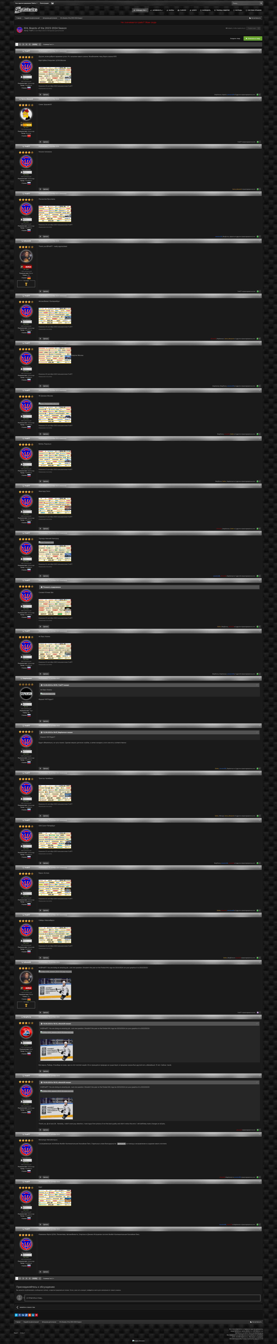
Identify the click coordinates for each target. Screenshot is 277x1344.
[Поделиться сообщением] (259, 51)
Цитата (45, 94)
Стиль (22, 1333)
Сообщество (140, 10)
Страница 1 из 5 (48, 44)
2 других (238, 386)
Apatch (224, 94)
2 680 (27, 79)
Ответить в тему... (35, 1298)
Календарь (206, 10)
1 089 (27, 269)
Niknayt (221, 816)
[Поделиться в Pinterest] (36, 1315)
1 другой (238, 576)
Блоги (194, 10)
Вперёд (35, 44)
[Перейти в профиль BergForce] (26, 1032)
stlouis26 (27, 241)
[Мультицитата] (40, 94)
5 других (238, 94)
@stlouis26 (121, 1144)
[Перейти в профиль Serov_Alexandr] (26, 114)
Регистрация (44, 3)
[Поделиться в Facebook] (19, 1315)
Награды (238, 10)
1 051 (26, 127)
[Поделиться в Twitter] (16, 1315)
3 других (238, 338)
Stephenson (218, 94)
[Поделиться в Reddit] (29, 1315)
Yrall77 (31, 30)
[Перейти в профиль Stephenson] (26, 694)
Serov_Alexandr (27, 99)
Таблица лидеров (223, 10)
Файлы (171, 10)
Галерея (183, 10)
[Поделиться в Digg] (22, 1315)
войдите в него (92, 1290)
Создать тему (235, 38)
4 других (238, 236)
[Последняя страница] (39, 44)
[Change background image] (52, 3)
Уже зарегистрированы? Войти (25, 3)
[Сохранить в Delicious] (26, 1315)
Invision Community (248, 1339)
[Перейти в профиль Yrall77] (20, 30)
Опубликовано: (49, 51)
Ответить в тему (254, 38)
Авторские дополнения (55, 30)
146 (26, 707)
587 (26, 1045)
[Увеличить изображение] (55, 989)
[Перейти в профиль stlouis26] (26, 256)
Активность (157, 10)
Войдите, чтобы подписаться (236, 28)
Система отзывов (254, 10)
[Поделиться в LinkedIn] (33, 1315)
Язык (15, 1333)
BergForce (226, 236)
